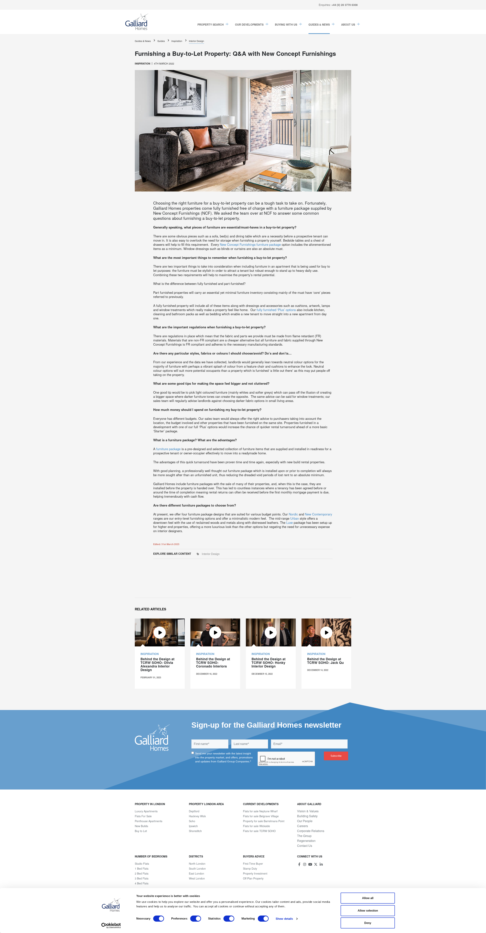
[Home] (136, 21)
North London (197, 863)
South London (197, 868)
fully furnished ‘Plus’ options (276, 309)
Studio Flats (142, 863)
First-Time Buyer (253, 863)
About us (348, 24)
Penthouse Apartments (148, 821)
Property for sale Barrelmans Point (263, 821)
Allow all (367, 898)
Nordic (293, 514)
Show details (284, 918)
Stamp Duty (250, 868)
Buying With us (286, 24)
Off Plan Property (253, 878)
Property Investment (255, 873)
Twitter (316, 864)
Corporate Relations (310, 831)
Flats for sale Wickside (256, 826)
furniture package (168, 449)
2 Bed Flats (141, 873)
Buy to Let (141, 831)
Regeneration (306, 841)
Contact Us (304, 846)
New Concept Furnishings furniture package (250, 244)
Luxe (289, 522)
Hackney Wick (197, 816)
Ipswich (193, 826)
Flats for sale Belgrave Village (261, 816)
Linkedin (321, 864)
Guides (161, 41)
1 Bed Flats (141, 868)
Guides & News (319, 24)
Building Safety (307, 816)
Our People (304, 821)
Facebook (299, 864)
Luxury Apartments (146, 811)
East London (196, 873)
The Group (304, 836)
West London (197, 878)
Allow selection (368, 910)
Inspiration (176, 41)
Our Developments (249, 24)
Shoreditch (195, 831)
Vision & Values (308, 811)
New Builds (141, 826)
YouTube (310, 864)
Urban (294, 518)
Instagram (305, 864)
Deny (367, 922)
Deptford (194, 811)
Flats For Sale (143, 816)
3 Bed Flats (141, 878)
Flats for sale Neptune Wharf (260, 811)
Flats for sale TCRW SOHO (259, 831)
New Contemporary (318, 514)
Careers (302, 826)
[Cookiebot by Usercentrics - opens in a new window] (111, 925)
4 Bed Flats (141, 883)
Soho (192, 821)
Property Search (210, 24)
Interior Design (196, 41)
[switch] (195, 919)
